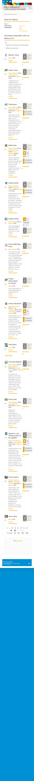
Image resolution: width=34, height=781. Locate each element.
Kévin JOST (12, 311)
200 (27, 533)
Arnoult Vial (12, 221)
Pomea (21, 29)
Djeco (10, 58)
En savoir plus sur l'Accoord (11, 563)
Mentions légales (8, 562)
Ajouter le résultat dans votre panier (17, 45)
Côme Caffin (12, 364)
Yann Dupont (12, 402)
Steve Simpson (13, 366)
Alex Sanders (18, 442)
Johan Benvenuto (13, 306)
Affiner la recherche (12, 48)
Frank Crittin (12, 148)
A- (5, 564)
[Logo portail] (18, 546)
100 (22, 533)
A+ (9, 564)
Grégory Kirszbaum (14, 440)
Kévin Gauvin (12, 73)
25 (15, 533)
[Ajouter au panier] (25, 56)
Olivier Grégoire (13, 186)
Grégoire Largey (13, 150)
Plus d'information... (13, 61)
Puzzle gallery (23, 31)
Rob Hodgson (12, 309)
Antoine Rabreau (13, 480)
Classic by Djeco (22, 26)
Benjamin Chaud (14, 109)
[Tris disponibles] (6, 42)
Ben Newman (13, 404)
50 (18, 533)
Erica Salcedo (12, 152)
